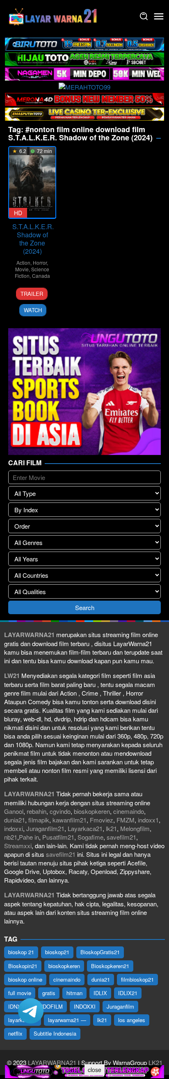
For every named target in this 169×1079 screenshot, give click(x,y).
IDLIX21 (127, 993)
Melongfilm (135, 828)
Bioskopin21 (22, 966)
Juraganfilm (120, 1006)
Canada (41, 275)
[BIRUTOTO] (84, 43)
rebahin (36, 811)
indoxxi (13, 828)
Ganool (13, 811)
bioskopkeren (92, 811)
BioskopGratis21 (100, 952)
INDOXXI (85, 1006)
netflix (15, 1033)
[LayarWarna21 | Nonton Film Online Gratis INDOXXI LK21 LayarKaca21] (53, 15)
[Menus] (159, 16)
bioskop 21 (21, 952)
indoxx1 (148, 819)
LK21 (154, 1062)
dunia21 (14, 819)
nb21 (10, 837)
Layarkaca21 (85, 828)
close (94, 1069)
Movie (22, 269)
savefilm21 (121, 837)
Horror (40, 262)
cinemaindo (128, 811)
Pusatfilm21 (58, 837)
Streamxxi (18, 845)
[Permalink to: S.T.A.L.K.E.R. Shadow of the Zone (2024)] (32, 182)
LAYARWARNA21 (52, 1062)
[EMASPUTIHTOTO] (84, 113)
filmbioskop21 (137, 979)
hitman (74, 993)
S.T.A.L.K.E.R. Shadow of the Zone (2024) (33, 239)
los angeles (131, 1020)
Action (23, 262)
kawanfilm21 (70, 819)
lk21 (111, 828)
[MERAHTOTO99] (84, 85)
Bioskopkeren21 (110, 966)
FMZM (125, 819)
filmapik (38, 819)
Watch (33, 310)
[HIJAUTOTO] (84, 58)
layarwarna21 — (67, 1020)
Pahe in (29, 837)
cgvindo (60, 811)
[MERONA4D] (84, 98)
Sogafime (90, 837)
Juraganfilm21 (45, 828)
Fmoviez (101, 819)
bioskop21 (57, 952)
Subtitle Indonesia (55, 1033)
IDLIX (100, 993)
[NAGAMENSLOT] (84, 73)
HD (18, 213)
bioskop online (25, 979)
